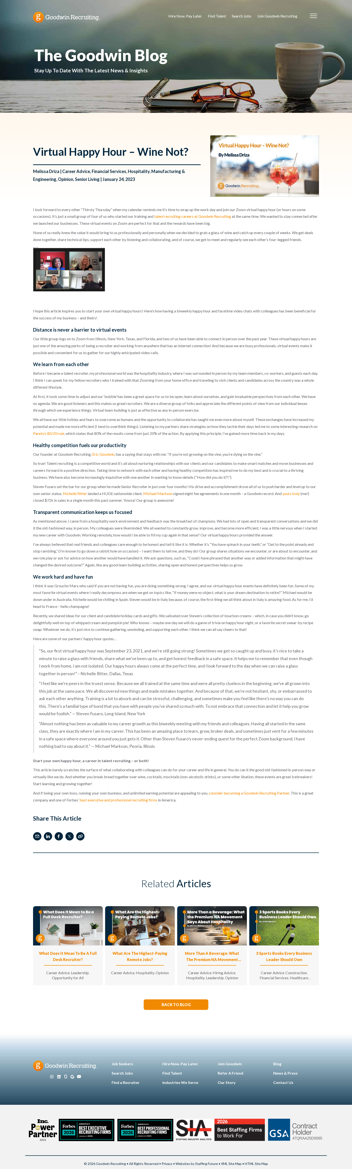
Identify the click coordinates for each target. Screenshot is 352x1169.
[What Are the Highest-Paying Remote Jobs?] (140, 925)
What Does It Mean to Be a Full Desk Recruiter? (68, 956)
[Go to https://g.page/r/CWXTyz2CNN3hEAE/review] (72, 1076)
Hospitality (139, 171)
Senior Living (87, 179)
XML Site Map (231, 1164)
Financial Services (109, 171)
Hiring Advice (224, 972)
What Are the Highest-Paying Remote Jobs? (140, 956)
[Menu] (313, 16)
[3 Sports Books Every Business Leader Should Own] (284, 925)
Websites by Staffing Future (197, 1164)
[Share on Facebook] (59, 836)
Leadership (80, 972)
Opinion (65, 179)
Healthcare (299, 977)
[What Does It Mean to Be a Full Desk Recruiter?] (68, 925)
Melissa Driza (46, 171)
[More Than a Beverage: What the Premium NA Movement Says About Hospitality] (212, 925)
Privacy (167, 1164)
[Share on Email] (37, 836)
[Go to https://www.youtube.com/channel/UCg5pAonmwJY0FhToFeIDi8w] (79, 1076)
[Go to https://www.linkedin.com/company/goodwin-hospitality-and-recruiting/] (59, 1076)
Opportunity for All (68, 977)
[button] (176, 1004)
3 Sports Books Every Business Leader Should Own (284, 956)
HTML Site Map (256, 1164)
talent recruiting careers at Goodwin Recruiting (192, 216)
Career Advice (76, 171)
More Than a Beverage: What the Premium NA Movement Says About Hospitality (212, 957)
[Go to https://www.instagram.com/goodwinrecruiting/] (51, 1076)
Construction (296, 972)
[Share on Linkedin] (48, 836)
